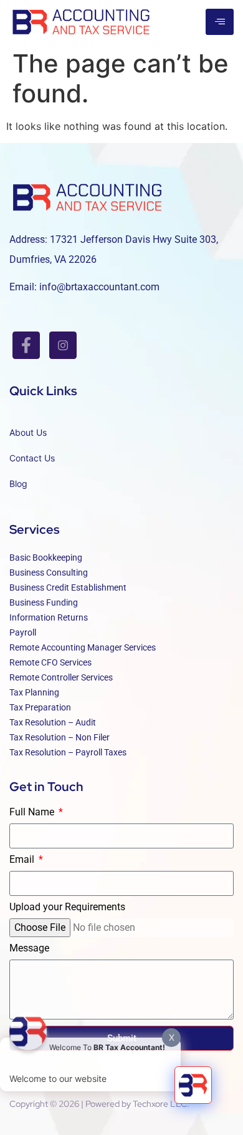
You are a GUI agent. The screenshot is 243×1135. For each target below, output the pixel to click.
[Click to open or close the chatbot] (193, 1085)
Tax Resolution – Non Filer (59, 737)
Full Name (33, 812)
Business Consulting (48, 572)
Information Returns (48, 617)
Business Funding (43, 602)
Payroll (22, 632)
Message (29, 948)
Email (23, 860)
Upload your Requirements (67, 907)
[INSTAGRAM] (63, 345)
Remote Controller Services (61, 677)
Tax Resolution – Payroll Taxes (67, 752)
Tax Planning (34, 692)
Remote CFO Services (50, 662)
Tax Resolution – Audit (52, 722)
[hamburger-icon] (220, 22)
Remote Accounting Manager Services (82, 647)
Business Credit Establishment (67, 587)
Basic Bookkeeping (45, 558)
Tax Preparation (40, 707)
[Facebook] (26, 345)
